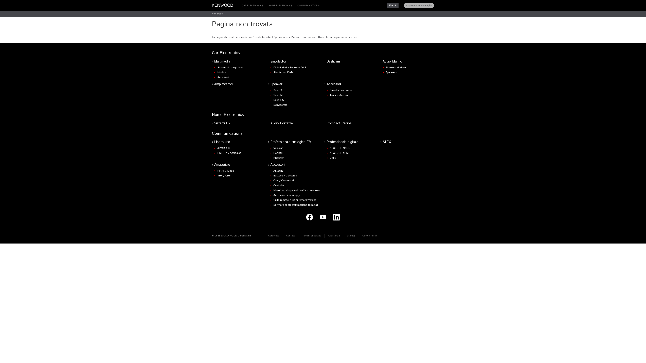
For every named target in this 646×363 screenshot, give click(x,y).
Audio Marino (392, 61)
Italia (392, 5)
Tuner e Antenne (339, 95)
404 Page (217, 13)
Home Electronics (280, 5)
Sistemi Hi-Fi (223, 123)
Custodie (278, 185)
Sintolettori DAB (283, 72)
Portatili (277, 153)
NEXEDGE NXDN (340, 148)
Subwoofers (280, 105)
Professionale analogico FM (291, 142)
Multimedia (222, 61)
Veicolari (278, 148)
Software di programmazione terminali (295, 205)
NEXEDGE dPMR (340, 153)
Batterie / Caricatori (285, 176)
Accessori (223, 77)
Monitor (221, 72)
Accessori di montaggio (287, 195)
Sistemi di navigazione (230, 68)
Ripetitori (278, 158)
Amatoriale (222, 164)
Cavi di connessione (341, 90)
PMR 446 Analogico (229, 153)
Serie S (277, 90)
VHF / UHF (223, 176)
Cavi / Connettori (283, 181)
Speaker (276, 84)
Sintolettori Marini (396, 68)
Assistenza (334, 235)
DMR (333, 158)
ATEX (387, 142)
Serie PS (278, 100)
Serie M (277, 95)
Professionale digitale (342, 142)
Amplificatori (223, 84)
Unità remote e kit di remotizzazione (294, 200)
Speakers (391, 72)
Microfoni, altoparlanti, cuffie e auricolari (296, 190)
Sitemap (351, 235)
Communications (308, 5)
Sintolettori (278, 61)
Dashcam (333, 61)
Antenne (278, 171)
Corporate (273, 235)
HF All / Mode (225, 171)
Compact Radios (339, 123)
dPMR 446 (223, 148)
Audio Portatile (281, 123)
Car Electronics (252, 5)
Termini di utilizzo (311, 235)
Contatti (290, 235)
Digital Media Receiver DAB (290, 68)
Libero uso (222, 142)
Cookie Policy (369, 235)
